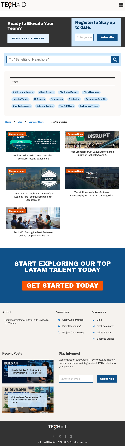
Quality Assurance (22, 106)
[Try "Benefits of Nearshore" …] (58, 59)
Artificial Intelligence (23, 92)
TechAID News (66, 106)
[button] (121, 5)
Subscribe (107, 37)
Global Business (91, 92)
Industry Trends (20, 99)
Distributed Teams (68, 92)
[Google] (71, 436)
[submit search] (115, 59)
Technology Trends (89, 106)
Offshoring (74, 99)
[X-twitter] (59, 436)
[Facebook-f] (65, 436)
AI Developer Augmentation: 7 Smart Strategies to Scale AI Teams (26, 400)
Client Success (46, 92)
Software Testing (45, 106)
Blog (20, 122)
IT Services (39, 99)
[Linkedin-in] (54, 436)
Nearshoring (57, 99)
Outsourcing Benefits (96, 99)
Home (8, 122)
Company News (36, 122)
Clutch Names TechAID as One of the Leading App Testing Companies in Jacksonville (33, 196)
